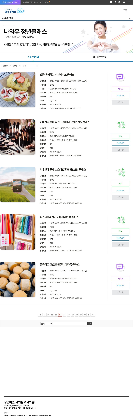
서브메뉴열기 (66, 18)
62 (52, 315)
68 (77, 315)
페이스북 (115, 2)
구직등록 (35, 2)
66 (68, 315)
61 (48, 315)
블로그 (111, 2)
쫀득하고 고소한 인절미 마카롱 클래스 (59, 264)
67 (73, 315)
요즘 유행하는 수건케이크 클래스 (57, 74)
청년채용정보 (26, 2)
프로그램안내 (33, 57)
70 (85, 315)
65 (64, 315)
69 (81, 315)
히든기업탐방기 (44, 2)
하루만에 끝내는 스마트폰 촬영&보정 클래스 (63, 169)
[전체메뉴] (129, 2)
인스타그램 (119, 2)
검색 (90, 324)
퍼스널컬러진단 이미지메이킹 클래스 (59, 217)
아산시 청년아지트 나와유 (62, 11)
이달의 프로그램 (100, 57)
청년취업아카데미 (10, 2)
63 (56, 315)
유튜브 (124, 2)
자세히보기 (120, 96)
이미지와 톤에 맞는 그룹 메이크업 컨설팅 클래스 (65, 122)
